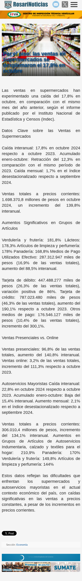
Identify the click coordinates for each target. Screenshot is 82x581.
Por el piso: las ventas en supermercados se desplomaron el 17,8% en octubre (34, 62)
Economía (22, 544)
